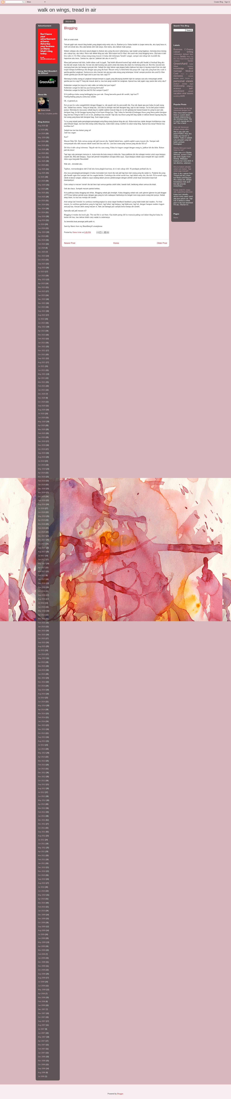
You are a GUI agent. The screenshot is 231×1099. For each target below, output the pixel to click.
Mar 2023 (41, 287)
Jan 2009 (41, 958)
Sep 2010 (41, 879)
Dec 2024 (41, 205)
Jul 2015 (41, 650)
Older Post (162, 243)
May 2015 (42, 658)
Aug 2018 (41, 504)
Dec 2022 (41, 299)
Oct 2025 (41, 165)
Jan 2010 (41, 911)
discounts (176, 56)
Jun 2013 (41, 749)
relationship (179, 86)
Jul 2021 (41, 366)
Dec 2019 (41, 441)
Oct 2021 (41, 355)
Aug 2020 (41, 410)
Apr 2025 (41, 189)
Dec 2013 (41, 725)
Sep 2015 (41, 642)
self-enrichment (183, 89)
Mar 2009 (41, 950)
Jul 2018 (41, 508)
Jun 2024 (41, 228)
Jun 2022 (41, 323)
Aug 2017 (41, 552)
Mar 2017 (41, 571)
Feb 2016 (41, 623)
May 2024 (42, 232)
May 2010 (42, 895)
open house (185, 78)
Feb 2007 (41, 1049)
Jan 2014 (41, 721)
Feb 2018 (41, 528)
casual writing (183, 52)
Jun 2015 (41, 654)
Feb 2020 (41, 433)
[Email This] (97, 232)
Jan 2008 (41, 1005)
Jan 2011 (41, 863)
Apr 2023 (41, 283)
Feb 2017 (41, 575)
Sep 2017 (41, 548)
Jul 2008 (41, 982)
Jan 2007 (41, 1053)
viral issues (187, 93)
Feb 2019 (41, 481)
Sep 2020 (41, 406)
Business (178, 49)
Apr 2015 (41, 662)
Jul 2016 (41, 603)
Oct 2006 (41, 1065)
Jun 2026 (41, 134)
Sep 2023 (41, 264)
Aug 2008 (41, 978)
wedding (177, 96)
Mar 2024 (41, 240)
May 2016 (42, 611)
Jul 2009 (41, 934)
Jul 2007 (41, 1029)
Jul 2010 (41, 887)
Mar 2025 (41, 193)
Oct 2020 (41, 402)
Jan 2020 (41, 437)
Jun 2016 (41, 607)
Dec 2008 (41, 962)
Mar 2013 (41, 761)
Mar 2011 (41, 856)
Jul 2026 (41, 130)
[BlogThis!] (100, 232)
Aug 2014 (41, 694)
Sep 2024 (41, 216)
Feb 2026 (41, 149)
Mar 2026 (41, 145)
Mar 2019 (41, 477)
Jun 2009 (41, 938)
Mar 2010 (41, 903)
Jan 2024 (41, 248)
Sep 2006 (41, 1069)
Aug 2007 (41, 1025)
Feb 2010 (41, 907)
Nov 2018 (41, 493)
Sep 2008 (41, 974)
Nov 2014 (41, 682)
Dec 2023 (41, 252)
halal (191, 64)
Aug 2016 (41, 599)
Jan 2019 (41, 485)
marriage (178, 71)
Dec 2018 (41, 489)
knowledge (179, 68)
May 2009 (42, 942)
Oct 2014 (41, 686)
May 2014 (42, 706)
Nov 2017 (41, 540)
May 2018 (42, 516)
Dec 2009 (41, 915)
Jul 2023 (41, 272)
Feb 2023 (41, 291)
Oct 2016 (41, 591)
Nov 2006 (41, 1061)
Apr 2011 (41, 852)
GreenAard (180, 63)
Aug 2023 (41, 268)
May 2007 (42, 1037)
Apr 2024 (41, 236)
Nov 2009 (41, 919)
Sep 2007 (41, 1021)
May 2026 (42, 138)
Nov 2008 (41, 966)
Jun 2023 (41, 276)
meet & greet (187, 74)
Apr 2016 (41, 615)
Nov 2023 (41, 256)
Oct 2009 (41, 923)
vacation (178, 93)
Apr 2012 (41, 804)
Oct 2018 (41, 497)
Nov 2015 (41, 635)
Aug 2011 (41, 836)
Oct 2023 (41, 260)
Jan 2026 (41, 153)
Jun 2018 (41, 512)
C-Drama (188, 49)
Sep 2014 (41, 690)
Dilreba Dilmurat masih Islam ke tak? (182, 149)
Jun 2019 (41, 465)
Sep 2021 (41, 358)
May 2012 (42, 800)
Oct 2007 (41, 1017)
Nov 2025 (41, 161)
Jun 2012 (41, 796)
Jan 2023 (41, 295)
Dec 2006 (41, 1057)
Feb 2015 (41, 670)
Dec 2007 (41, 1009)
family (183, 56)
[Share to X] (102, 232)
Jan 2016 (41, 627)
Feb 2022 (41, 339)
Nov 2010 (41, 871)
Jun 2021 (41, 370)
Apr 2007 (41, 1041)
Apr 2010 (41, 899)
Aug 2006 (41, 1073)
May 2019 (42, 469)
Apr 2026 (41, 141)
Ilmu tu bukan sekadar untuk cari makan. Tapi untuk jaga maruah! (182, 169)
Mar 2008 (41, 997)
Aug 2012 (41, 788)
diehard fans (188, 54)
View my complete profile (47, 114)
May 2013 (42, 753)
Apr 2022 (41, 331)
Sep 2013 (41, 737)
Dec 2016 (41, 583)
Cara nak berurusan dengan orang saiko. (181, 128)
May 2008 (42, 990)
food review (184, 59)
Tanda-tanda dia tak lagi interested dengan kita (183, 109)
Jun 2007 (41, 1033)
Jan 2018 (41, 532)
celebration (178, 54)
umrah (190, 91)
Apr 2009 (41, 946)
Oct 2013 (41, 733)
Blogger (120, 1094)
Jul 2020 (41, 414)
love (191, 68)
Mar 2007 (41, 1045)
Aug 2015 (41, 646)
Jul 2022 (41, 319)
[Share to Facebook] (105, 232)
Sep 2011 (41, 832)
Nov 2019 (41, 445)
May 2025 (42, 185)
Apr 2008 (41, 994)
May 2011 (41, 848)
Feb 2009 (41, 954)
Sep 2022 (41, 311)
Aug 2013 (41, 741)
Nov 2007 (41, 1013)
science (177, 88)
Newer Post (69, 243)
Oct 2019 (41, 449)
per (192, 78)
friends (190, 61)
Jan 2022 (41, 343)
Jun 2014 (41, 702)
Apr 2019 (41, 473)
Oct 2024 (41, 212)
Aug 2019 (41, 457)
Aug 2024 (41, 220)
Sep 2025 (41, 169)
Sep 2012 (41, 784)
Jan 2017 (41, 579)
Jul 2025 (41, 177)
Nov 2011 (41, 824)
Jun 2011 (41, 844)
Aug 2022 (41, 315)
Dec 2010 (41, 867)
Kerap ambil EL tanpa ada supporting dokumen (183, 191)
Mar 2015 (41, 666)
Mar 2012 (41, 808)
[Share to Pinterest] (108, 232)
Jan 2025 (41, 201)
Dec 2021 (41, 347)
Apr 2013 (41, 757)
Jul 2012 (41, 792)
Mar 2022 (41, 335)
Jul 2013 (41, 745)
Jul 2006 (41, 1076)
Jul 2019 (41, 461)
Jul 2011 (41, 840)
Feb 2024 (41, 244)
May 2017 (42, 564)
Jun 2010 (41, 891)
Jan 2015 (41, 674)
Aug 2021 (41, 362)
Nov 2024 (41, 209)
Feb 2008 (41, 1001)
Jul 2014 (41, 698)
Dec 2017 (41, 536)
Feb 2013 (41, 765)
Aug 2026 (41, 126)
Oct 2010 (41, 875)
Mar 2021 (41, 382)
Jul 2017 (41, 556)
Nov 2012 (41, 777)
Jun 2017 (41, 560)
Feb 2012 (41, 812)
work (182, 96)
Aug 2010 (41, 883)
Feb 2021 (41, 386)
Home (116, 243)
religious (190, 86)
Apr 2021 (41, 378)
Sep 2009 (41, 927)
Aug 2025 (41, 173)
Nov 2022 (41, 303)
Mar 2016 (41, 619)
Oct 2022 (41, 307)
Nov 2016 (41, 587)
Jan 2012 (41, 816)
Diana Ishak (45, 110)
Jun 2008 (41, 986)
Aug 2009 (41, 930)
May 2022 (42, 327)
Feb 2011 (41, 860)
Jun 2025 (41, 181)
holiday (190, 66)
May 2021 (42, 374)
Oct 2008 (41, 970)
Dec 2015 (41, 631)
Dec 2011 (41, 820)
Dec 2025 (41, 157)
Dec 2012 (41, 773)
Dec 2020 (41, 394)
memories (178, 76)
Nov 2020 (41, 398)
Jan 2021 (41, 390)
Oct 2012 (41, 781)
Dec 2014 (41, 678)
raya (191, 84)
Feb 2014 (41, 717)
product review (180, 84)
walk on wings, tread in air (67, 10)
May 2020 (42, 422)
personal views (183, 81)
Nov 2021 (41, 351)
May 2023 (42, 279)
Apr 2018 (41, 520)
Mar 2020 (41, 429)
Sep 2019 (41, 453)
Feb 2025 (41, 197)
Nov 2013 (41, 729)
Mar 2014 (41, 714)
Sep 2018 (41, 500)
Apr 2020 (41, 425)
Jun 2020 (41, 418)
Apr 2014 (41, 710)
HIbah (176, 66)
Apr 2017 (41, 568)
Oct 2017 (41, 544)
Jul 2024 (41, 224)
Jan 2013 (41, 769)
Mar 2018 (41, 524)
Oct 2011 (41, 828)
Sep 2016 (41, 595)
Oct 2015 (41, 638)
